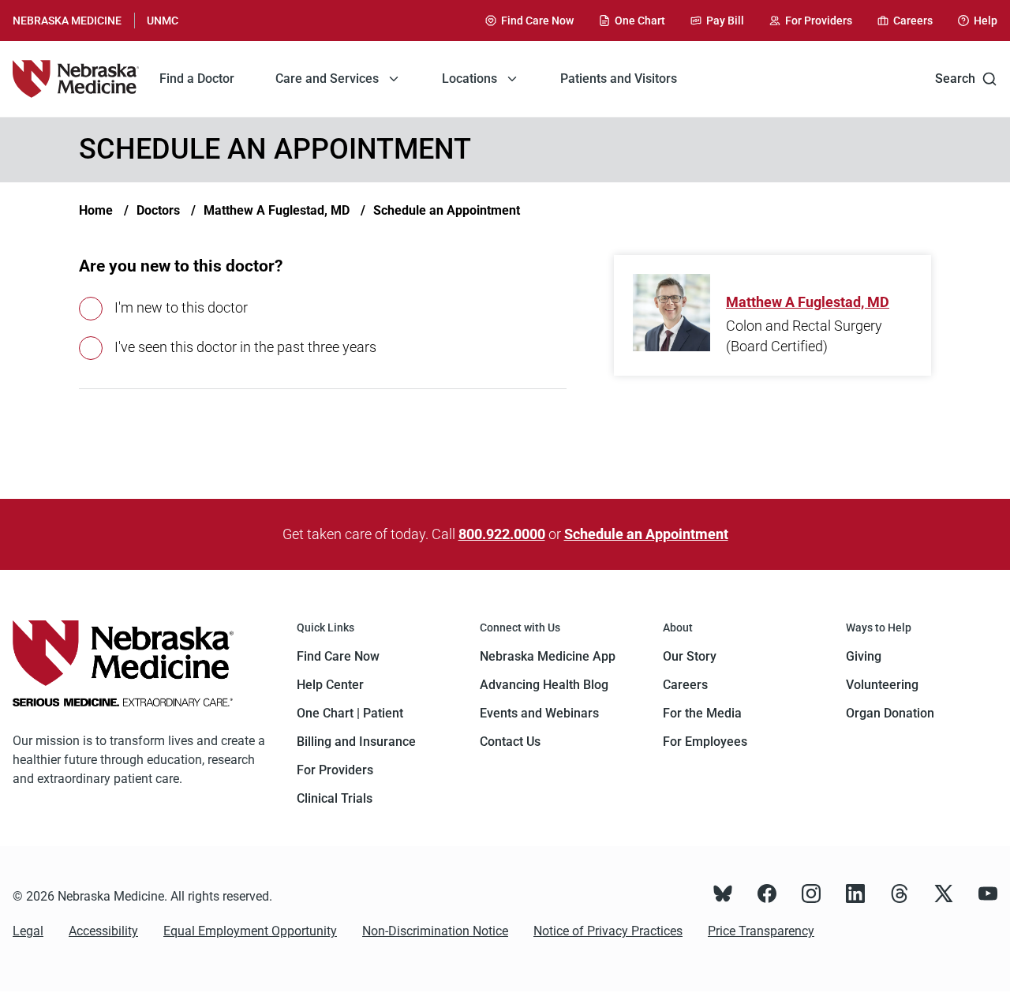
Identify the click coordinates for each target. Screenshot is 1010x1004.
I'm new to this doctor (181, 307)
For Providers (335, 769)
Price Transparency (761, 930)
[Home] (76, 79)
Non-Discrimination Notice (435, 930)
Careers (685, 684)
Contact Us (510, 741)
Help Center (330, 684)
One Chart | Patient (350, 713)
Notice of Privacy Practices (608, 930)
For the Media (702, 713)
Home (96, 210)
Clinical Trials (334, 798)
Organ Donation (890, 713)
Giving (863, 656)
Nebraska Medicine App (547, 656)
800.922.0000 (501, 534)
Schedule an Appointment (446, 210)
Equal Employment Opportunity (250, 930)
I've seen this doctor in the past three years (245, 347)
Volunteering (882, 684)
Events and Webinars (539, 713)
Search (955, 78)
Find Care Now (338, 656)
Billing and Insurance (356, 741)
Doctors (158, 210)
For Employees (705, 741)
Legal (28, 930)
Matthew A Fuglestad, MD (277, 210)
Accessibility (103, 930)
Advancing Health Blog (544, 684)
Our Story (689, 656)
